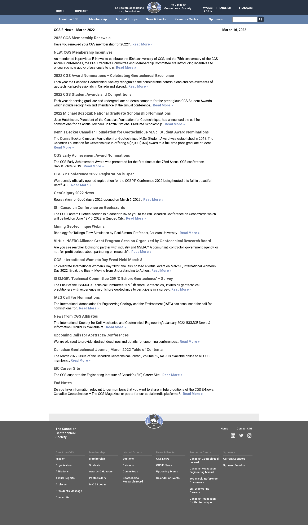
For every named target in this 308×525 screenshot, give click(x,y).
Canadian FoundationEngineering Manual (203, 470)
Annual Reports (65, 478)
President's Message (69, 491)
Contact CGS (244, 428)
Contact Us (62, 497)
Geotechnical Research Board (133, 479)
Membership (97, 458)
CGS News (162, 458)
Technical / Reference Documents (204, 480)
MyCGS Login (97, 484)
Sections (128, 458)
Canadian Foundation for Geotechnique (203, 500)
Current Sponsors (234, 458)
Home (224, 428)
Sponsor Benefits (234, 465)
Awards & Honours (101, 471)
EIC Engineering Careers (199, 490)
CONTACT (81, 11)
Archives (61, 484)
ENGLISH (225, 7)
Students (94, 465)
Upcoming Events (167, 471)
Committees (130, 471)
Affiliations (62, 471)
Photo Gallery (97, 478)
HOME (60, 11)
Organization (63, 465)
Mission (60, 458)
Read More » (142, 44)
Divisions (128, 465)
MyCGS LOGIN (207, 9)
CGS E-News (164, 465)
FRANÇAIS (245, 7)
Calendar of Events (168, 478)
